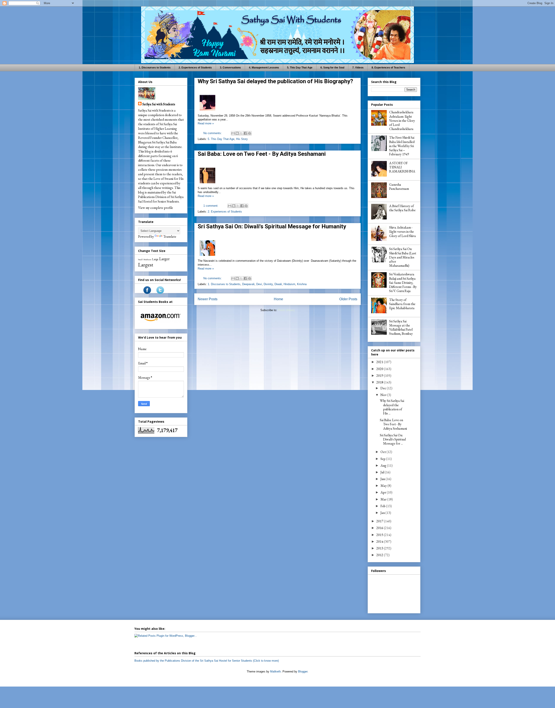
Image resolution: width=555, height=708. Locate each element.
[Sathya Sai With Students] (147, 293)
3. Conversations (230, 67)
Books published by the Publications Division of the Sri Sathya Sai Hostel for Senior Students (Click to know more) (206, 660)
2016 (380, 528)
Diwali (278, 284)
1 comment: (211, 205)
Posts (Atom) (286, 310)
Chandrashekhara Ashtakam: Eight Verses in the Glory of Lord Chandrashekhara (402, 120)
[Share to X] (241, 133)
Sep (383, 458)
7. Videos (358, 67)
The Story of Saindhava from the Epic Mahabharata (402, 303)
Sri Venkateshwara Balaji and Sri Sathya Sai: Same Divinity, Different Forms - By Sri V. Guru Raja (403, 282)
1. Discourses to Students (155, 67)
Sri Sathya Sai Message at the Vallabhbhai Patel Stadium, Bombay (401, 327)
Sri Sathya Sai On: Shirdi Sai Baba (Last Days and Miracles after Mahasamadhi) (402, 257)
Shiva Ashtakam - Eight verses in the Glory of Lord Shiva (402, 231)
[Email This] (233, 133)
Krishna (302, 284)
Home (278, 299)
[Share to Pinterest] (249, 133)
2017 (380, 521)
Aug (383, 465)
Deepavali (248, 284)
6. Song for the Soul (332, 67)
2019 (380, 375)
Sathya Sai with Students (158, 104)
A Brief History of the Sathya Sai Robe (402, 208)
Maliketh (275, 671)
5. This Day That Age (299, 67)
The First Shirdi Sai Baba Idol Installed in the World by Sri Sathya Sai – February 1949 (402, 145)
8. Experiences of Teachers (388, 67)
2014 (380, 541)
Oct (383, 452)
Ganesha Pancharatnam (399, 186)
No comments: (213, 133)
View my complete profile (155, 207)
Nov (383, 395)
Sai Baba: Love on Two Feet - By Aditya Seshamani (262, 154)
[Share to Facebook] (245, 133)
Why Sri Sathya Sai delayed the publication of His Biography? (275, 81)
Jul (382, 472)
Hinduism (289, 284)
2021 (380, 362)
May (383, 485)
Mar (383, 499)
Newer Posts (207, 299)
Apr (383, 492)
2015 (380, 535)
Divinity (268, 284)
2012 (380, 555)
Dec (383, 388)
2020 (380, 369)
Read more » (206, 123)
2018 (380, 382)
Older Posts (348, 299)
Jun (383, 479)
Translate (169, 236)
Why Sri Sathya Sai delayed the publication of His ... (392, 407)
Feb (383, 506)
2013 (380, 548)
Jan (382, 512)
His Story (242, 139)
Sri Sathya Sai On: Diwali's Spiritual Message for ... (393, 439)
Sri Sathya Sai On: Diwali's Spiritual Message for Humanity (272, 226)
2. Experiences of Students (195, 67)
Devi (259, 284)
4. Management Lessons (264, 67)
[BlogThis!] (237, 133)
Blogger (302, 671)
